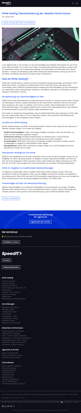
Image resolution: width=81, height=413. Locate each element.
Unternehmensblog (9, 368)
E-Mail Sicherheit (8, 373)
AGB (3, 394)
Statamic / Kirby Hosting (11, 292)
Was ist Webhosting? (9, 381)
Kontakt (6, 260)
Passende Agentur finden (11, 357)
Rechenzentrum (7, 377)
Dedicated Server (8, 321)
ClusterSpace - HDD (9, 316)
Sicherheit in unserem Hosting (12, 345)
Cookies (22, 398)
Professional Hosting (9, 285)
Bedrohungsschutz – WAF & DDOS (14, 340)
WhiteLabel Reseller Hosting (12, 355)
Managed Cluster (8, 310)
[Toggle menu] (77, 3)
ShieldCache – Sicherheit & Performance (16, 338)
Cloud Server (6, 314)
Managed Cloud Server (10, 307)
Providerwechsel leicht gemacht (13, 384)
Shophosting (6, 290)
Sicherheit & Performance (11, 323)
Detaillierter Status (11, 242)
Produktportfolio (8, 375)
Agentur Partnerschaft (10, 353)
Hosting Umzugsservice (10, 379)
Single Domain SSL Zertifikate (13, 331)
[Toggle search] (73, 3)
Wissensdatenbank (11, 267)
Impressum (27, 394)
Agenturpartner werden (40, 222)
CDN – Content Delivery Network (14, 336)
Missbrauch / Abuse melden (10, 398)
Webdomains (6, 297)
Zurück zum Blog (9, 23)
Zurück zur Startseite (26, 23)
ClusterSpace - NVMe (10, 318)
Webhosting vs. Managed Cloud (13, 299)
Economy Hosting (8, 281)
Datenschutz (9, 394)
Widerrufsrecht (18, 394)
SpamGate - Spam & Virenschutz (14, 342)
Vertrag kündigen (73, 394)
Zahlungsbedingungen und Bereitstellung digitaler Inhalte (49, 394)
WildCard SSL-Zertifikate (11, 333)
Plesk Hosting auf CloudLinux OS (14, 288)
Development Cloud (9, 312)
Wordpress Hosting (9, 294)
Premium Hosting (8, 283)
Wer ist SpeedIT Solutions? (12, 366)
